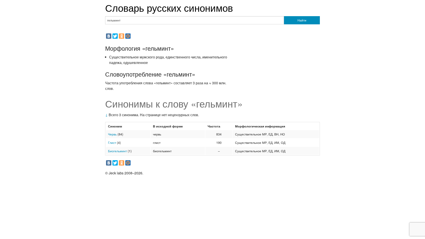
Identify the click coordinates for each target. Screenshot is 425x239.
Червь (112, 134)
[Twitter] (115, 36)
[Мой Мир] (128, 36)
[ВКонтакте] (108, 36)
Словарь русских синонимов (169, 7)
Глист (112, 142)
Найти (302, 20)
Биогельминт (117, 151)
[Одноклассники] (121, 36)
